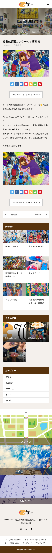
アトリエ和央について (13, 540)
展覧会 (8, 377)
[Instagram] (20, 528)
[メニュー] (48, 4)
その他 (8, 400)
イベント (9, 395)
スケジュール (28, 543)
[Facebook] (31, 528)
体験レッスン (14, 543)
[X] (26, 528)
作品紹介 (17, 45)
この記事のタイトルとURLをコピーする (26, 95)
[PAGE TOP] (26, 412)
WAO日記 (9, 389)
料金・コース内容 (31, 540)
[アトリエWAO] (26, 512)
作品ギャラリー (41, 543)
